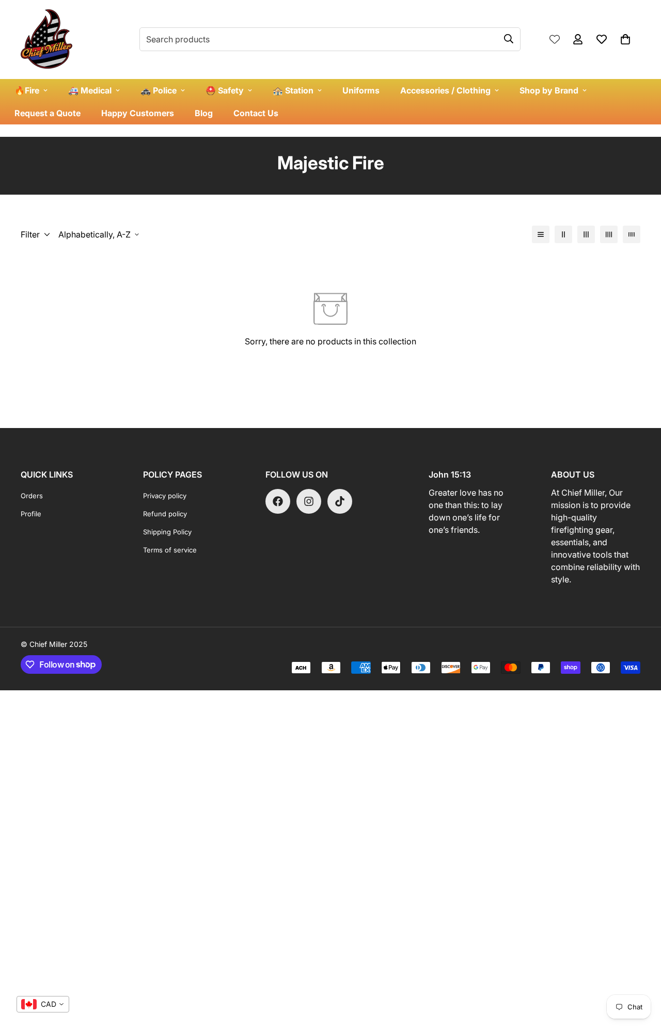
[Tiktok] (339, 501)
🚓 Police (158, 90)
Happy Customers (137, 113)
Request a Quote (47, 113)
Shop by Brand (549, 90)
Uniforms (361, 90)
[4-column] (609, 234)
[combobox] (43, 1004)
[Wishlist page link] (554, 39)
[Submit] (509, 39)
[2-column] (563, 234)
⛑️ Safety (225, 90)
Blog (204, 113)
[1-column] (540, 234)
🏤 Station (293, 90)
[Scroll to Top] (641, 973)
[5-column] (631, 234)
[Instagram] (308, 501)
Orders (32, 496)
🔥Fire (26, 90)
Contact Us (255, 113)
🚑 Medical (90, 90)
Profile (31, 514)
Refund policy (165, 514)
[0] (625, 39)
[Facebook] (277, 501)
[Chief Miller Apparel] (46, 39)
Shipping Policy (167, 532)
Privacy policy (164, 496)
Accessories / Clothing (445, 90)
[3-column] (586, 234)
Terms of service (170, 550)
